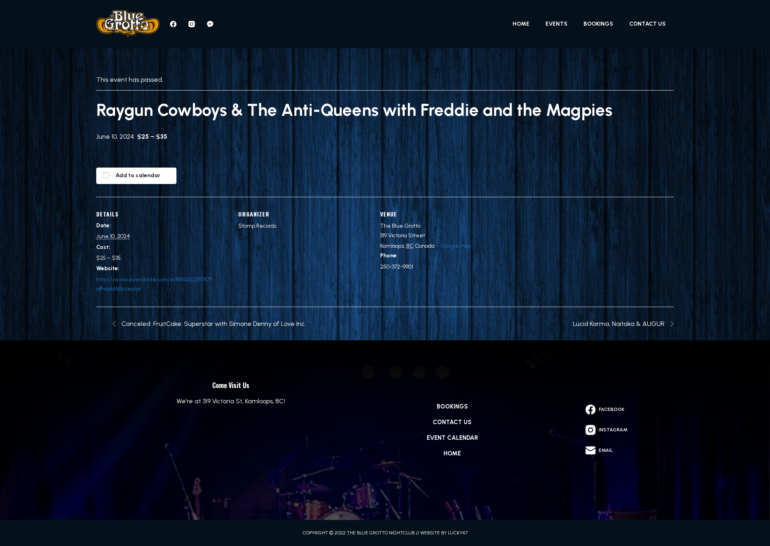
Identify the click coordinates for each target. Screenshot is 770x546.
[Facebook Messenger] (210, 24)
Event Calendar (452, 437)
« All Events (113, 53)
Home (521, 23)
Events (556, 23)
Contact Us (647, 23)
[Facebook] (173, 24)
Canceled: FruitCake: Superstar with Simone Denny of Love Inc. (213, 324)
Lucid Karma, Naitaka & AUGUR (619, 324)
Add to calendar (138, 175)
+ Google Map (453, 246)
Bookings (598, 23)
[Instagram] (191, 24)
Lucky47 (458, 533)
